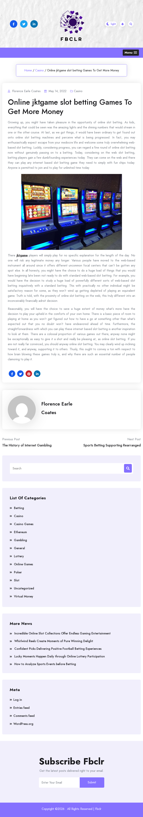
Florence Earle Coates (56, 408)
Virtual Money (23, 596)
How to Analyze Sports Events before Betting (45, 664)
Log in (17, 700)
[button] (131, 53)
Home (28, 70)
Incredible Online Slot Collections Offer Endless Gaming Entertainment (62, 633)
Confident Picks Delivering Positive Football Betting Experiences (57, 649)
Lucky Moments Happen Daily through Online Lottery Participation (59, 656)
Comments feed (24, 716)
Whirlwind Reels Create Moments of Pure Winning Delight (53, 641)
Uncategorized (24, 588)
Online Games (23, 564)
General (19, 548)
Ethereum (20, 532)
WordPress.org (23, 724)
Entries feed (21, 708)
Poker (18, 572)
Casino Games (23, 524)
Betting (19, 508)
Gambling (20, 540)
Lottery (19, 556)
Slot (16, 580)
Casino (39, 70)
